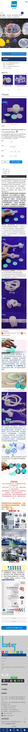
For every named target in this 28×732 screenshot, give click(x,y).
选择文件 (5, 674)
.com (17, 709)
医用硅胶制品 (3, 17)
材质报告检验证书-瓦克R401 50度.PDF (12, 333)
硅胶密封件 (9, 17)
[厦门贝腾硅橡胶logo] (14, 5)
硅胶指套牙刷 (16, 17)
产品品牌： (5, 171)
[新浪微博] (3, 652)
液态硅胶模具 (15, 15)
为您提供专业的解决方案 (14, 628)
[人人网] (21, 652)
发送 (14, 677)
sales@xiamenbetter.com (13, 66)
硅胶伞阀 (23, 179)
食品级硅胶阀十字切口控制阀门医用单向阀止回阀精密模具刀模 (21, 85)
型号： (4, 169)
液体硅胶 (9, 15)
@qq (15, 709)
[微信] (14, 652)
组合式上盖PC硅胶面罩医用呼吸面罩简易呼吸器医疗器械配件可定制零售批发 (8, 85)
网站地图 (14, 726)
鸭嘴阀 (20, 15)
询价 (5, 162)
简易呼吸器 (6, 181)
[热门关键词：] (22, 13)
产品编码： (5, 173)
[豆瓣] (18, 652)
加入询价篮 (17, 162)
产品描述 (5, 176)
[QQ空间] (10, 652)
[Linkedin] (6, 652)
